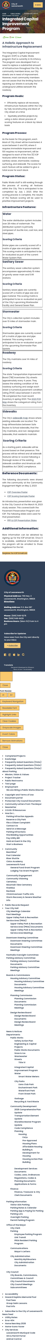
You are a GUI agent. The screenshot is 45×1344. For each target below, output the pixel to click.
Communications (19, 1248)
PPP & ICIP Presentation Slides (22, 520)
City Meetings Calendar (18, 911)
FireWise (10, 887)
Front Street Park (27, 1093)
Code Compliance (23, 1128)
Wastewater (20, 1056)
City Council (12, 1272)
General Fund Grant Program (25, 867)
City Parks (19, 1081)
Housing (22, 1134)
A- (3, 695)
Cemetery (11, 881)
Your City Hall (12, 908)
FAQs (25, 1137)
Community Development (23, 1106)
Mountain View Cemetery (19, 884)
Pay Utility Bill (13, 838)
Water (17, 1073)
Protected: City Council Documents (23, 801)
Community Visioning (17, 878)
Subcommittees (18, 1287)
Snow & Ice (19, 1053)
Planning (18, 1131)
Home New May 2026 (15, 1323)
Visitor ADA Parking (20, 1204)
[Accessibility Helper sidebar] (6, 676)
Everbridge (10, 759)
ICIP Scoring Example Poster (21, 496)
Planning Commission (21, 995)
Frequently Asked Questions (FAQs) (23, 762)
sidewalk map (20, 418)
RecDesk (10, 891)
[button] (12, 645)
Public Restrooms (14, 780)
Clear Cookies (9, 721)
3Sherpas (31, 667)
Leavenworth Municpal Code (20, 1332)
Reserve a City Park (16, 819)
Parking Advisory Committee (20, 958)
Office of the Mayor (16, 1225)
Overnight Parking (19, 1217)
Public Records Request (17, 905)
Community (11, 849)
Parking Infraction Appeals (19, 816)
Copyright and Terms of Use (19, 794)
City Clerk (15, 1228)
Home (4, 13)
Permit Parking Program (22, 1220)
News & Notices (14, 1031)
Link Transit (20, 1237)
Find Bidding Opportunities (19, 835)
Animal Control (14, 1339)
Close (5, 685)
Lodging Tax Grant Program (24, 870)
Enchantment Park (27, 1087)
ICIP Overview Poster (17, 492)
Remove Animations (12, 740)
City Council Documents (22, 1281)
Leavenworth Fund (15, 864)
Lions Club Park (26, 1084)
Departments (13, 1034)
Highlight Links (9, 714)
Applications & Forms (25, 1184)
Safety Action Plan (23, 1040)
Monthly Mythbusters (25, 1259)
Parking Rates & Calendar (23, 1207)
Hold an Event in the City (18, 841)
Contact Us (12, 825)
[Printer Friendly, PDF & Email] (12, 37)
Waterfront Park (26, 1090)
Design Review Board (20, 1012)
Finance (14, 1189)
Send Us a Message (16, 828)
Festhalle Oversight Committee (22, 955)
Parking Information (16, 1201)
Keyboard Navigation (13, 701)
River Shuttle (12, 858)
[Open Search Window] (22, 654)
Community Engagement (19, 875)
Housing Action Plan (32, 1159)
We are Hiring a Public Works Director (25, 790)
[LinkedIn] (18, 654)
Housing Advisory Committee (25, 978)
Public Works (15, 13)
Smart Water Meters (28, 1076)
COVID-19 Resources (15, 810)
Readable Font (9, 708)
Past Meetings (13, 914)
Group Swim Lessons (16, 1303)
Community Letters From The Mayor (23, 804)
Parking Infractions (16, 831)
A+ (11, 695)
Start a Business (14, 844)
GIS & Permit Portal (16, 1336)
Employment (11, 787)
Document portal (14, 797)
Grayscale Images (11, 727)
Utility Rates (11, 1317)
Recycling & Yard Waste (26, 1101)
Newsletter (10, 807)
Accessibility (28, 669)
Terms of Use (17, 669)
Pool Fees (11, 1300)
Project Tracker (13, 777)
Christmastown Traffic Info (20, 894)
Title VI (21, 1062)
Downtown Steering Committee (22, 937)
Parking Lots (16, 1214)
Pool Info (10, 1306)
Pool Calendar (13, 855)
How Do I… (10, 813)
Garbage (19, 1098)
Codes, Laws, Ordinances (27, 1174)
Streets (18, 1059)
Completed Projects (15, 756)
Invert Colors (8, 734)
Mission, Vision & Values (17, 774)
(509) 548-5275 (18, 615)
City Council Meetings (21, 1284)
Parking (14, 1231)
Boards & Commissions (18, 975)
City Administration (20, 1256)
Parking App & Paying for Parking (26, 1210)
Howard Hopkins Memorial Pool (20, 1297)
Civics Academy (14, 861)
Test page (10, 783)
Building (26, 1162)
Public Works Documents (27, 1050)
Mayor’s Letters (22, 1251)
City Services (11, 1329)
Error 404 (9, 1320)
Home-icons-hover (14, 1326)
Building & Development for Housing (31, 1152)
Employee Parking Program (28, 1234)
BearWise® (11, 852)
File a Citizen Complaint (18, 822)
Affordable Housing (32, 1146)
